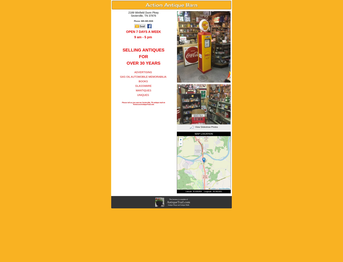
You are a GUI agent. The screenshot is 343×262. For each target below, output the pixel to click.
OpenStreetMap (224, 188)
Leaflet (213, 188)
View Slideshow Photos (206, 127)
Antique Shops (172, 205)
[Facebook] (150, 26)
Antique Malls (184, 205)
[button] (204, 160)
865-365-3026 (147, 21)
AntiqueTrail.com (178, 202)
